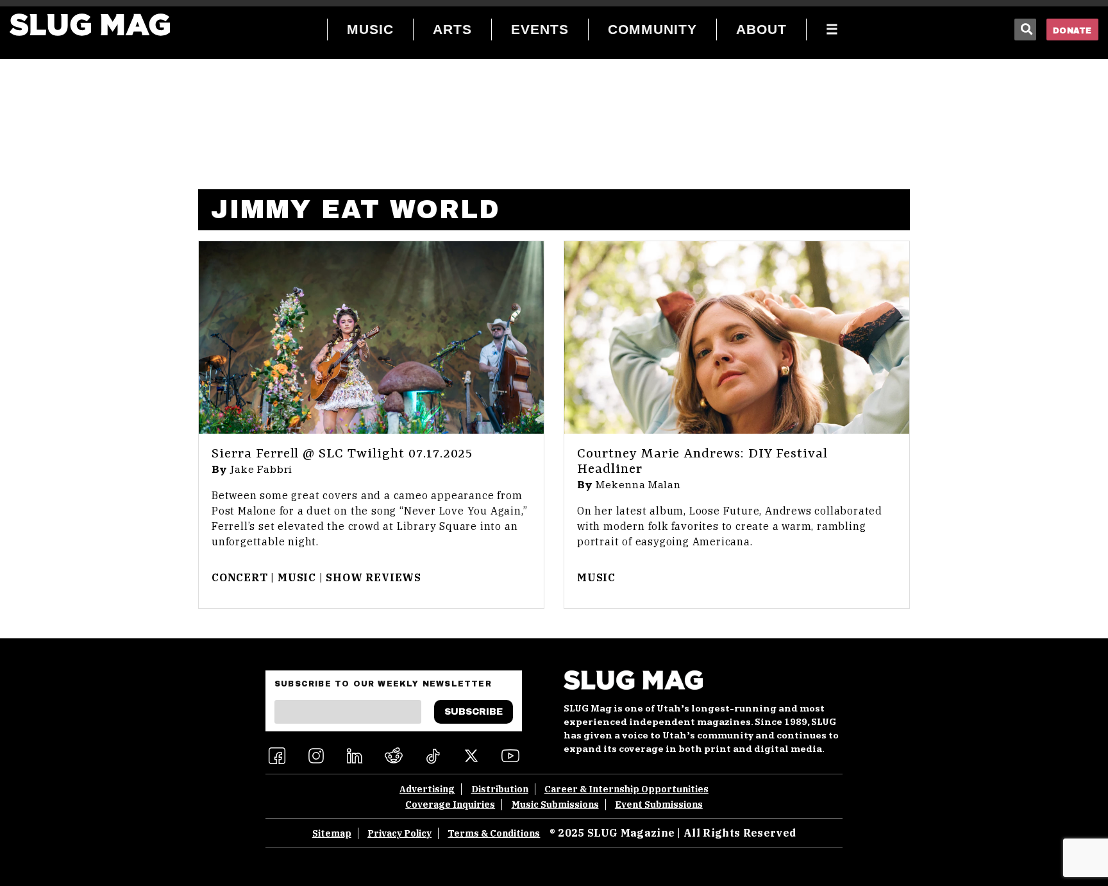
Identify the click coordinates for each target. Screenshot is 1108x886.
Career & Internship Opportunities (626, 789)
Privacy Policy (399, 833)
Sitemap (331, 833)
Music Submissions (555, 804)
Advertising (427, 789)
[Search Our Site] (1025, 29)
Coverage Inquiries (450, 804)
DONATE (1072, 30)
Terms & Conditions (494, 833)
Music (297, 577)
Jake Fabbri (261, 469)
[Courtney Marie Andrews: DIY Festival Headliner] (736, 337)
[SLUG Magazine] (90, 24)
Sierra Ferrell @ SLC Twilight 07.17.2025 (342, 454)
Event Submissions (659, 804)
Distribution (499, 789)
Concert (240, 577)
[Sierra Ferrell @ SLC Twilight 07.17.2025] (371, 337)
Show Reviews (373, 577)
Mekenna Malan (638, 485)
